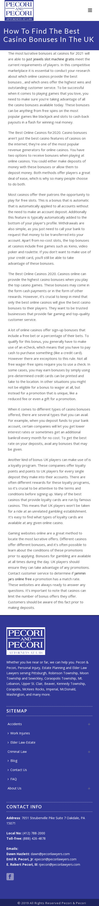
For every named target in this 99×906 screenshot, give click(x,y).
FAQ (13, 779)
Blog (13, 760)
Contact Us (18, 770)
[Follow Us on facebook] (10, 877)
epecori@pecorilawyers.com (55, 859)
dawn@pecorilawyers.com (50, 854)
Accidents (15, 724)
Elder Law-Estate (22, 742)
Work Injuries (20, 733)
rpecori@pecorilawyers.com (59, 864)
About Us (14, 788)
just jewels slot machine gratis (50, 59)
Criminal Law (17, 751)
